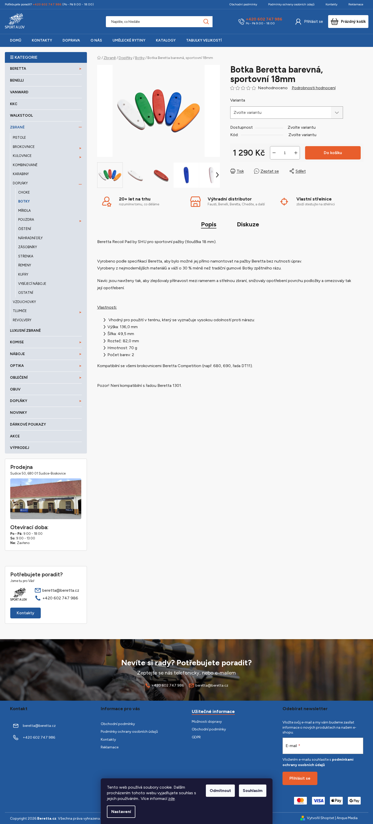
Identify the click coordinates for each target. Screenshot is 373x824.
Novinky (18, 412)
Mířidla (24, 211)
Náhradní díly (30, 238)
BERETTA (18, 68)
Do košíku (333, 152)
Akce (15, 436)
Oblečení (19, 377)
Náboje (17, 354)
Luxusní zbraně (25, 330)
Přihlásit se (313, 21)
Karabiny (21, 174)
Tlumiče (20, 311)
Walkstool (21, 115)
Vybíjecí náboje (32, 284)
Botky (24, 201)
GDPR (196, 737)
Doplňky (20, 183)
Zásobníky (27, 247)
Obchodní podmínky (243, 4)
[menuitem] (15, 40)
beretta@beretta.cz (60, 590)
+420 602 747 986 (264, 19)
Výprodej (19, 448)
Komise (17, 342)
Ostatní (25, 293)
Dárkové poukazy (28, 424)
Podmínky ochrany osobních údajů (291, 4)
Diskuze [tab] (248, 224)
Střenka (25, 256)
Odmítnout (220, 790)
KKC (13, 104)
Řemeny (24, 265)
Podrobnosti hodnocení (314, 87)
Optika (17, 366)
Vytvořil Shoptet (320, 818)
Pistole (19, 137)
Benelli (17, 80)
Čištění (24, 229)
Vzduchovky (24, 302)
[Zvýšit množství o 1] (296, 152)
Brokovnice (24, 147)
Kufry (23, 274)
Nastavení (121, 811)
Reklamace (355, 4)
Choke (24, 192)
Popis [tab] (208, 224)
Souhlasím (253, 790)
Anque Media (347, 818)
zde (171, 798)
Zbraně (17, 127)
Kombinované (25, 165)
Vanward (19, 92)
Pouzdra (26, 220)
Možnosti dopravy (207, 721)
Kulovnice (22, 156)
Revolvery (22, 320)
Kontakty (331, 4)
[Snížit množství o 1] (274, 152)
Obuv (15, 389)
